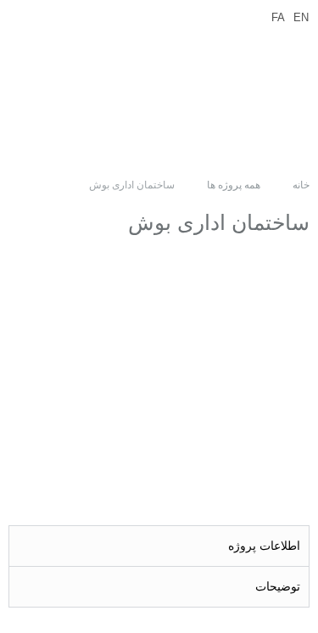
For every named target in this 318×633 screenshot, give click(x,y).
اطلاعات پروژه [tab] (264, 545)
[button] (137, 91)
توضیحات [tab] (277, 586)
